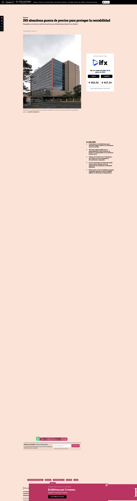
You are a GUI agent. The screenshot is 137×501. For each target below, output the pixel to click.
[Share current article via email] (1, 18)
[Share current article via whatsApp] (1, 29)
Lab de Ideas (57, 2)
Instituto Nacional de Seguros (35, 479)
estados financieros (58, 479)
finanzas (48, 479)
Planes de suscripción (91, 2)
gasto (76, 479)
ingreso (53, 483)
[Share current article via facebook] (1, 21)
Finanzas (41, 2)
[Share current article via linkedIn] (1, 26)
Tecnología (70, 2)
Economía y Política (49, 2)
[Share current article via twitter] (1, 24)
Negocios (35, 2)
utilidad (69, 479)
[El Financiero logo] (23, 2)
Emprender (64, 2)
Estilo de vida (77, 2)
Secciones (9, 2)
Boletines (83, 2)
